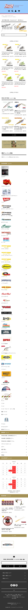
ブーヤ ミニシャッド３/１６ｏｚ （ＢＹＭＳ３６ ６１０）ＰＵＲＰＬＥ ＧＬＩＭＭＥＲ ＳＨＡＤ (20, 53)
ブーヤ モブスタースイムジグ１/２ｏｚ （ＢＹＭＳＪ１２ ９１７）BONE (8, 128)
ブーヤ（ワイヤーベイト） (9, 15)
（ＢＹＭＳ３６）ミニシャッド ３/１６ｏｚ (9, 16)
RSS (12, 598)
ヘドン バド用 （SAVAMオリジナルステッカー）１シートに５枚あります (7, 509)
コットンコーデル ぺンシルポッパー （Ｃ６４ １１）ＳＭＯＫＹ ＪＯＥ (8, 110)
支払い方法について (11, 594)
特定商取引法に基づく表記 (16, 595)
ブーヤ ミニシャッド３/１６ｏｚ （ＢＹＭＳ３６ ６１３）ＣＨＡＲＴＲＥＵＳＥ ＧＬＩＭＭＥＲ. (20, 68)
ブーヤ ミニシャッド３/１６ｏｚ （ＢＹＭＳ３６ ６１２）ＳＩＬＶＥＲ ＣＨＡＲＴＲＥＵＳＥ (20, 83)
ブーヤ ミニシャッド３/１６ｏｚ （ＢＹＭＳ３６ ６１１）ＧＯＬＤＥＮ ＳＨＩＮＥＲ (7, 53)
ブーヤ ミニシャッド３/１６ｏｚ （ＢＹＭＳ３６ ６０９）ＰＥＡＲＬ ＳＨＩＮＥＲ (7, 68)
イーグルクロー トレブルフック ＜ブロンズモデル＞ (20, 507)
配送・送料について (19, 594)
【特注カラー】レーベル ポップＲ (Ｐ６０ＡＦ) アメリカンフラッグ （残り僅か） (20, 111)
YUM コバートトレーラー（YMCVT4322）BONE (20, 525)
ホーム (3, 15)
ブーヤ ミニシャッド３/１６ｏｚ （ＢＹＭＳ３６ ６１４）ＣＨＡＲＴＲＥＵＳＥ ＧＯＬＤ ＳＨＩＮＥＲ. (7, 83)
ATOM (15, 598)
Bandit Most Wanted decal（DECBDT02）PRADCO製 (8, 529)
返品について (9, 595)
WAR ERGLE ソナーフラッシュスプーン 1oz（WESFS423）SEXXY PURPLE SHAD (20, 128)
